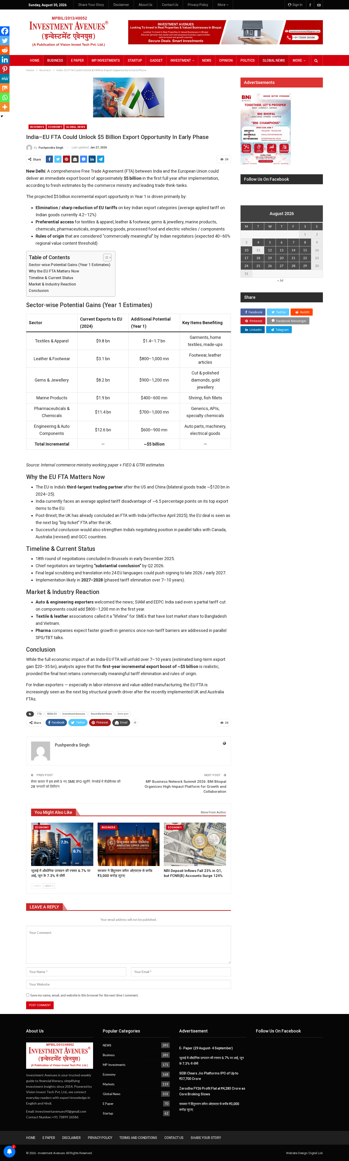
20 (281, 258)
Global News (274, 60)
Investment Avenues (73, 714)
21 (293, 258)
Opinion (226, 60)
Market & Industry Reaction (52, 284)
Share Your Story (91, 5)
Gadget (156, 60)
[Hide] (2, 116)
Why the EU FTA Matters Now (54, 271)
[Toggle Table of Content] (105, 257)
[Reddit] (4, 50)
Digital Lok (316, 1153)
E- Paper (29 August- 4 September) (206, 1048)
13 (281, 250)
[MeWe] (4, 78)
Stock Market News (101, 714)
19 (270, 258)
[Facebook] (4, 31)
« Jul (280, 280)
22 (305, 258)
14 (293, 250)
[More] (4, 107)
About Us (145, 5)
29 (305, 266)
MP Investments (106, 60)
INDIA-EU (52, 714)
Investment (180, 60)
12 (270, 250)
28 (293, 266)
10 (246, 250)
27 (281, 266)
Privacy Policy (198, 5)
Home (34, 60)
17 (246, 258)
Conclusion (39, 290)
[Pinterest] (4, 69)
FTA (39, 714)
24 (246, 266)
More (222, 5)
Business (55, 60)
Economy (55, 127)
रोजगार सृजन (123, 714)
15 (305, 250)
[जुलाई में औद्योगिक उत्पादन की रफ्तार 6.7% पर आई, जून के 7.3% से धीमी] (62, 844)
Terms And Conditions (138, 1138)
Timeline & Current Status (51, 278)
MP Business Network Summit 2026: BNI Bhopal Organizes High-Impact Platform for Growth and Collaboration (185, 786)
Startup (135, 60)
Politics (248, 60)
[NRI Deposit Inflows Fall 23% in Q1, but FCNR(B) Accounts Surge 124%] (195, 844)
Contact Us (170, 5)
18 (258, 258)
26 (270, 266)
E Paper (77, 60)
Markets (108, 1084)
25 (258, 266)
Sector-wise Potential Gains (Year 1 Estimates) (69, 265)
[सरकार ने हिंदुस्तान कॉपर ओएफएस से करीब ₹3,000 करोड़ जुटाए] (129, 844)
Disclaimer (121, 5)
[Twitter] (4, 40)
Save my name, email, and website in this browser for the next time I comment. (84, 995)
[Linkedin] (4, 59)
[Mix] (4, 88)
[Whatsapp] (4, 97)
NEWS (206, 60)
